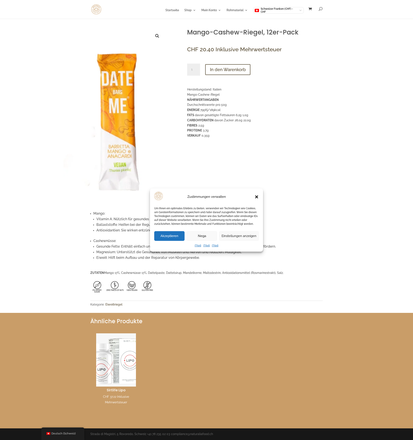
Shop (188, 10)
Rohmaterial (235, 10)
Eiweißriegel (113, 304)
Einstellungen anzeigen (239, 236)
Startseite (172, 10)
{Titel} (198, 245)
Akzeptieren (169, 236)
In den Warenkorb (228, 69)
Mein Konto (209, 10)
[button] (256, 197)
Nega (202, 236)
